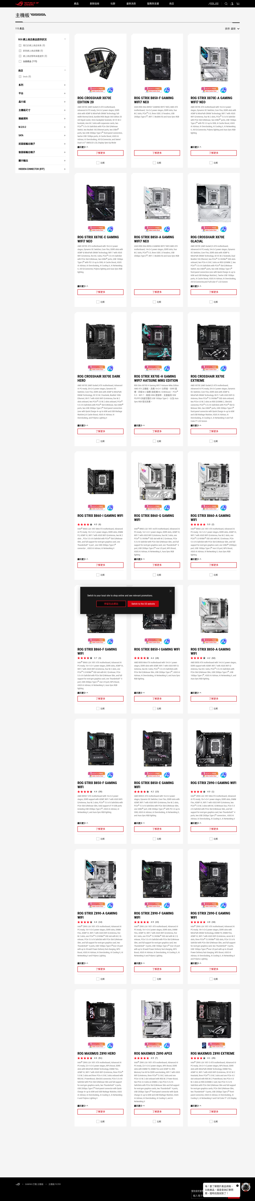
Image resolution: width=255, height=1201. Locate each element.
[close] (170, 591)
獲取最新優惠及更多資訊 (202, 1191)
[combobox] (235, 28)
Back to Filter (19, 177)
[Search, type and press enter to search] (226, 4)
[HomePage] (17, 1184)
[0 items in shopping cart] (238, 3)
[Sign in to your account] (232, 3)
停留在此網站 (111, 603)
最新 (233, 28)
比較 (102, 163)
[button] (100, 64)
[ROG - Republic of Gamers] (27, 3)
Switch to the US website (143, 603)
